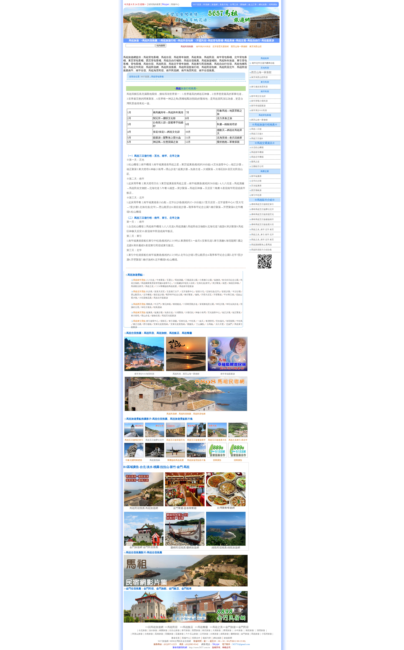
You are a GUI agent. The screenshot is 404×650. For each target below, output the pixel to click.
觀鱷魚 (190, 324)
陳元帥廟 (167, 304)
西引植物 (147, 324)
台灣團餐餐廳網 (226, 507)
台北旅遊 (143, 630)
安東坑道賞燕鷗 (161, 324)
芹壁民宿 (201, 40)
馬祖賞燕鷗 (155, 460)
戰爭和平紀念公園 (174, 294)
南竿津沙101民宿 (259, 110)
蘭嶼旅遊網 (192, 547)
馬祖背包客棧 (215, 40)
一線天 (200, 321)
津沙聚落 (216, 283)
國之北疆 (137, 324)
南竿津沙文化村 (258, 96)
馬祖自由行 (253, 40)
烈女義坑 (220, 321)
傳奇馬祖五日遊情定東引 (262, 204)
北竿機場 (147, 294)
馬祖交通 (241, 40)
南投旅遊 (249, 630)
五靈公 (170, 280)
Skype (165, 4)
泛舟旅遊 (204, 634)
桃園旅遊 (163, 630)
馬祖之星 (149, 286)
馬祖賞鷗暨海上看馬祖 (261, 244)
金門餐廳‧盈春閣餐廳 (184, 508)
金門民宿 (243, 627)
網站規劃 (217, 638)
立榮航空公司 (257, 166)
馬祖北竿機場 (257, 157)
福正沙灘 (226, 312)
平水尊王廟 (229, 294)
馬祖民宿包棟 (185, 40)
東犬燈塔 (135, 315)
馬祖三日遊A (257, 134)
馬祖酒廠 (179, 280)
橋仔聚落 (188, 294)
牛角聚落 (160, 280)
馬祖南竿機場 (257, 152)
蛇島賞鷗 (158, 307)
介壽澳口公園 (205, 280)
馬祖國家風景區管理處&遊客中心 (156, 283)
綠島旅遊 (224, 634)
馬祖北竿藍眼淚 (161, 298)
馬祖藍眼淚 (267, 40)
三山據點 (200, 324)
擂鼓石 (163, 321)
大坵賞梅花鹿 (145, 298)
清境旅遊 (260, 630)
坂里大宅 (200, 291)
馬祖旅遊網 (151, 508)
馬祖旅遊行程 (168, 40)
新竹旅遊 (186, 630)
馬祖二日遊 (256, 129)
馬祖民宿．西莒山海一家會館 (186, 374)
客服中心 (175, 4)
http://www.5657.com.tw (199, 647)
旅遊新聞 (228, 638)
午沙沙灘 (236, 291)
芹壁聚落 (218, 294)
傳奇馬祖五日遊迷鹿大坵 (262, 224)
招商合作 (196, 638)
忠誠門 (229, 324)
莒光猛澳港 (256, 185)
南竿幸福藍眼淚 (227, 374)
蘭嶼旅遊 (235, 634)
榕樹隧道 (177, 304)
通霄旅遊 (227, 630)
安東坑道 (183, 321)
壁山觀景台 (136, 294)
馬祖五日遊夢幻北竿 (155, 440)
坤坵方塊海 (146, 307)
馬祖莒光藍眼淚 (169, 315)
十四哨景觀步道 (190, 304)
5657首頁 (145, 76)
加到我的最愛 (154, 4)
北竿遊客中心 (187, 291)
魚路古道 (169, 312)
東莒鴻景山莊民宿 (259, 77)
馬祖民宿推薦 (150, 40)
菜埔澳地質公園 (206, 304)
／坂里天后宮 (158, 291)
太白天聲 (219, 324)
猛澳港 (149, 312)
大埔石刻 (189, 312)
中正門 (157, 304)
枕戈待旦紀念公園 (230, 280)
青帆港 (149, 304)
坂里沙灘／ (227, 291)
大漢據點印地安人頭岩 (184, 283)
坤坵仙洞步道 (232, 304)
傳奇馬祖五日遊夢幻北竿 (262, 209)
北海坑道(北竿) (213, 291)
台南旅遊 (149, 634)
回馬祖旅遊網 (155, 627)
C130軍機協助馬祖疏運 (166, 286)
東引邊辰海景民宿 (259, 87)
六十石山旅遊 (192, 634)
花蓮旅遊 (179, 634)
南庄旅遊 (206, 630)
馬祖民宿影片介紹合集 (261, 249)
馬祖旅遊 (255, 634)
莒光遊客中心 (214, 312)
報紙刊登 (207, 638)
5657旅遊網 (163, 641)
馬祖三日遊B (257, 138)
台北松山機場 (257, 147)
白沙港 (149, 291)
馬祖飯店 (188, 627)
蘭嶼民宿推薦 (178, 547)
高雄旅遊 (159, 634)
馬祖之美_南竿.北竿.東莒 (262, 229)
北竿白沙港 (256, 181)
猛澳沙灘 (158, 312)
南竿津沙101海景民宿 (144, 374)
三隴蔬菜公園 (191, 280)
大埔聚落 (179, 312)
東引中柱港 (256, 195)
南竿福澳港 (256, 176)
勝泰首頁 (175, 638)
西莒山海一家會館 (261, 72)
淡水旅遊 (153, 630)
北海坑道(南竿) (203, 283)
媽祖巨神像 (234, 283)
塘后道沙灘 (159, 294)
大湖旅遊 (216, 630)
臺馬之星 (255, 161)
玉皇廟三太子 (173, 291)
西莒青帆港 (256, 190)
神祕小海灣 (200, 312)
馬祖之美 (218, 627)
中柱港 (192, 321)
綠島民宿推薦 (219, 547)
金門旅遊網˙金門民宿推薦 (144, 547)
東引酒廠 (173, 321)
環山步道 (145, 315)
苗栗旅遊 (196, 630)
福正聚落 (236, 312)
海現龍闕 (230, 321)
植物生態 (156, 315)
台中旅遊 (238, 630)
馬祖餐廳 (203, 627)
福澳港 (217, 280)
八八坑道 (150, 280)
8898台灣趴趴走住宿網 (180, 641)
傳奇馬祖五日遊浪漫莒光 (262, 214)
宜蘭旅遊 (169, 634)
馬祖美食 (229, 40)
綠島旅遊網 (233, 547)
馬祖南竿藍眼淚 (186, 286)
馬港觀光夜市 (137, 286)
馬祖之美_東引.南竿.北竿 (262, 234)
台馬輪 (210, 324)
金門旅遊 (231, 627)
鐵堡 (225, 283)
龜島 (197, 294)
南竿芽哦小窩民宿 (259, 101)
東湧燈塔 (210, 321)
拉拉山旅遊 (174, 630)
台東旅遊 (214, 634)
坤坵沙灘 (220, 304)
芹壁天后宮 (206, 294)
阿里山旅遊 (137, 634)
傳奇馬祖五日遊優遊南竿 (262, 219)
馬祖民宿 (173, 627)
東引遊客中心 (152, 321)
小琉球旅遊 (266, 634)
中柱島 (239, 321)
